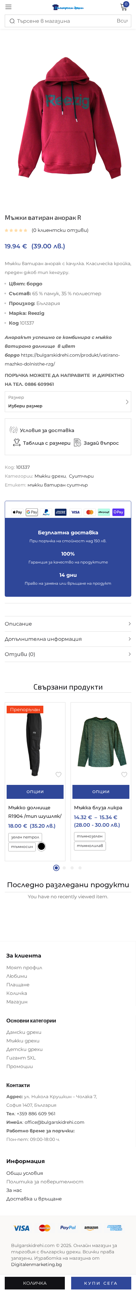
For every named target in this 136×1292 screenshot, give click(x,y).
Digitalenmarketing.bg (36, 1264)
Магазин (17, 1002)
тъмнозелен (89, 836)
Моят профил (24, 967)
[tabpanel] (35, 781)
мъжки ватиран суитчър (58, 485)
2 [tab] (64, 867)
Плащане (17, 985)
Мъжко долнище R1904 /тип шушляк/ (34, 812)
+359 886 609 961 (36, 1114)
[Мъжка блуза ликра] (100, 742)
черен (41, 846)
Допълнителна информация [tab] (43, 639)
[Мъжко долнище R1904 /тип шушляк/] (35, 742)
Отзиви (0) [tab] (20, 654)
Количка (16, 993)
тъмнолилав (90, 845)
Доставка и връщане (34, 1199)
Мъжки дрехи (50, 476)
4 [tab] (80, 867)
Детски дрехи (24, 1049)
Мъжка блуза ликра (98, 808)
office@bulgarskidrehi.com (54, 1122)
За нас (14, 1190)
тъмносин (22, 846)
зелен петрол (25, 837)
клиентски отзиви (60, 230)
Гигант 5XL (21, 1058)
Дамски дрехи (23, 1032)
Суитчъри (81, 476)
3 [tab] (72, 867)
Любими (16, 976)
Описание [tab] (18, 624)
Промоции (19, 1066)
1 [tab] (56, 867)
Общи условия (24, 1173)
